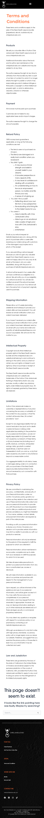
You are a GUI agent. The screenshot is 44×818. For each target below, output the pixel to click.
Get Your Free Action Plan (10, 750)
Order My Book (8, 746)
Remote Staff (7, 780)
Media (5, 777)
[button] (30, 3)
